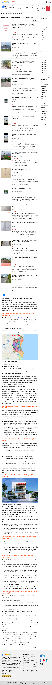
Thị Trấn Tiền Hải (44, 84)
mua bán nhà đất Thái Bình (28, 624)
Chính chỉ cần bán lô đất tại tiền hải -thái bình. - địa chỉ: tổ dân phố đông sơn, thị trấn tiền (24, 171)
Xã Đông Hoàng (44, 105)
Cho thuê (6, 7)
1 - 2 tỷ (42, 31)
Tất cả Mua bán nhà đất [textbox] (12, 7)
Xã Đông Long (44, 90)
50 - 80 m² (43, 58)
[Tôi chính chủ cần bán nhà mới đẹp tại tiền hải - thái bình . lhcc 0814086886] (6, 244)
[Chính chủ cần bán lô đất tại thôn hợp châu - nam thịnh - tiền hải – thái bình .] (6, 65)
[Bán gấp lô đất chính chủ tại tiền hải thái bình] (6, 208)
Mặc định (35, 20)
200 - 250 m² (44, 66)
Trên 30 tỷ (43, 45)
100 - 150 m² (44, 62)
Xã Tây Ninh (43, 100)
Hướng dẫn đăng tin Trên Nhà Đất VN (26, 658)
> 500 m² (43, 72)
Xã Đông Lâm (44, 121)
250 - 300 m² (44, 68)
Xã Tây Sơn (43, 115)
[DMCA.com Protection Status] (6, 677)
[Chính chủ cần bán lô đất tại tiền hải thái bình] (6, 47)
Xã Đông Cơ (43, 117)
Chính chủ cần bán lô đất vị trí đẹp (22, 188)
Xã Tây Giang (44, 119)
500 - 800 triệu (44, 27)
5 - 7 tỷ (42, 37)
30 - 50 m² (43, 56)
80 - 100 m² (43, 60)
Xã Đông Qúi (43, 92)
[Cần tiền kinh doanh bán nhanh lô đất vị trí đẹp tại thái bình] (6, 101)
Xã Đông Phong (44, 111)
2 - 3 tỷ (42, 33)
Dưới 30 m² (43, 53)
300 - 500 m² (44, 70)
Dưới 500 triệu (44, 25)
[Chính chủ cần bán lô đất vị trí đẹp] (6, 192)
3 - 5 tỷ (42, 35)
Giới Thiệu (34, 656)
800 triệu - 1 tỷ (44, 29)
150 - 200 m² (44, 64)
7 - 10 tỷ (42, 39)
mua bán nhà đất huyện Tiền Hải (14, 317)
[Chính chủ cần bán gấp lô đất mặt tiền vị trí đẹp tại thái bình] (6, 279)
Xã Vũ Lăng (43, 94)
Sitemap (26, 670)
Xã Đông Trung (44, 103)
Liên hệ (26, 668)
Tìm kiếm (48, 9)
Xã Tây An (43, 109)
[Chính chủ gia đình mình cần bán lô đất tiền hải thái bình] (6, 156)
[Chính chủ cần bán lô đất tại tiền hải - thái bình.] (6, 261)
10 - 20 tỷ (43, 41)
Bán (3, 6)
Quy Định (33, 654)
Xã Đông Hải (43, 86)
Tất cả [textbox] (27, 7)
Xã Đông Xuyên (44, 96)
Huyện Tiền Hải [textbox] (21, 8)
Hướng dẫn (26, 654)
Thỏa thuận (43, 22)
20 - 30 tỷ (43, 43)
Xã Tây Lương (44, 98)
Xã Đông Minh (44, 107)
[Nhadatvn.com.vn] (8, 2)
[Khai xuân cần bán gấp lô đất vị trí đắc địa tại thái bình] (6, 120)
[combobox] (12, 7)
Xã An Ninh (43, 113)
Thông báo (27, 666)
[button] (46, 2)
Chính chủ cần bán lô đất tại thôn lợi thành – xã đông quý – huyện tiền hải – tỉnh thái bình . (24, 80)
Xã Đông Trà (43, 88)
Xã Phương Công (44, 124)
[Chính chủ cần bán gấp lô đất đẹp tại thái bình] (6, 138)
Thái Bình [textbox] (20, 5)
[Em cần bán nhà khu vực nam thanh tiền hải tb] (6, 226)
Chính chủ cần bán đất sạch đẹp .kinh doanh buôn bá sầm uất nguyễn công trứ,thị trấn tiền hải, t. (23, 26)
